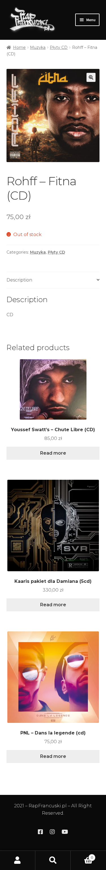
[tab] (53, 280)
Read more (53, 453)
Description (19, 280)
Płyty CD (59, 47)
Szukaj (53, 860)
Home (19, 47)
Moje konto (17, 860)
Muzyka (38, 47)
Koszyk (82, 856)
